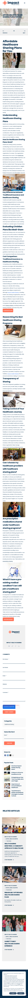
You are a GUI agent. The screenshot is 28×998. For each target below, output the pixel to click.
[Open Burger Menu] (24, 3)
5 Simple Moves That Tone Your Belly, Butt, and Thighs (17, 779)
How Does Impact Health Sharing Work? (16, 767)
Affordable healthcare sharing (14, 77)
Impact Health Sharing (13, 292)
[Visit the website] (12, 646)
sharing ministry (9, 305)
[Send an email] (9, 646)
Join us (22, 103)
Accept (13, 993)
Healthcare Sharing (9, 724)
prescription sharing (8, 561)
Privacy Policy (11, 984)
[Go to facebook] (15, 646)
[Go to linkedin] (19, 646)
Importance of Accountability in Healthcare (16, 785)
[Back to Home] (11, 3)
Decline (20, 993)
